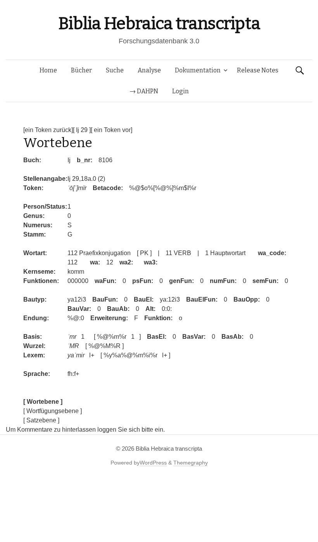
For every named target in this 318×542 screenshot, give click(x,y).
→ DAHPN (144, 91)
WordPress (153, 463)
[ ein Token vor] (111, 130)
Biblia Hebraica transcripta (159, 23)
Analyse (149, 70)
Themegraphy (190, 463)
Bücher (81, 70)
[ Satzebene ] (41, 420)
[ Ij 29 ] (82, 130)
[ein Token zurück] (48, 130)
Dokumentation (198, 70)
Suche (115, 70)
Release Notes (257, 70)
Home (48, 70)
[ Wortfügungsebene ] (52, 411)
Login (180, 91)
